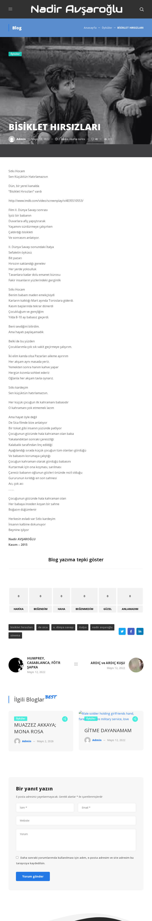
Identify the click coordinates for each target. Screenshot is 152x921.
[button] (141, 9)
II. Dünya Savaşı (63, 627)
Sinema (15, 635)
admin (21, 139)
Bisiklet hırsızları (21, 627)
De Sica (43, 627)
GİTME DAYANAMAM (108, 730)
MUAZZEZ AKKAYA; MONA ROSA (35, 728)
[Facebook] (131, 631)
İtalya (83, 627)
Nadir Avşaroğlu (102, 627)
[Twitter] (122, 631)
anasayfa (90, 27)
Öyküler (107, 27)
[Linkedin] (139, 631)
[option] (41, 734)
